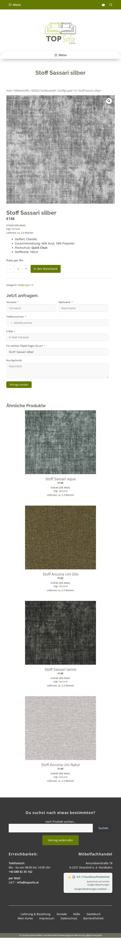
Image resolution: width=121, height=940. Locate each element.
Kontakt (62, 914)
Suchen (103, 828)
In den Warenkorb (46, 269)
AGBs (76, 914)
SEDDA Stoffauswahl (43, 90)
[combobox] (9, 322)
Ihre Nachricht (14, 360)
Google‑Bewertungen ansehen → (91, 888)
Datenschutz (69, 918)
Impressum (46, 918)
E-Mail (9, 331)
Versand (16, 228)
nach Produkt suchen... (60, 821)
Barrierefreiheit (93, 918)
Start (9, 90)
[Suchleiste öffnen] (111, 4)
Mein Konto (25, 918)
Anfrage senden (19, 384)
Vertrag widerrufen (60, 840)
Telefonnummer (15, 316)
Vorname (11, 302)
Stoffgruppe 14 (67, 90)
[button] (109, 101)
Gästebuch (93, 914)
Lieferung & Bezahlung (35, 914)
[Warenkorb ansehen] (103, 4)
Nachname (64, 302)
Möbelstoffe (21, 90)
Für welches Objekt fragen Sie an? (24, 345)
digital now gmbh (94, 935)
